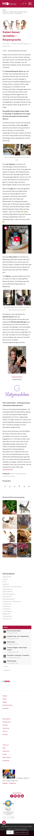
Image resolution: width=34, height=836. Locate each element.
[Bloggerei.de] (6, 681)
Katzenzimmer (11, 642)
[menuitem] (28, 3)
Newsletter (6, 708)
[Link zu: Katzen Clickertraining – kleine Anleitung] (10, 507)
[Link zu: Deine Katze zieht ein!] (10, 521)
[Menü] (28, 3)
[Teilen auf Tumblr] (24, 486)
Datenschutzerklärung (21, 832)
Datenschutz (6, 751)
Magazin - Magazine (9, 783)
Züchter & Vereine (8, 705)
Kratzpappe (6, 609)
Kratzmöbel (6, 606)
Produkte (5, 734)
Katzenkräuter (7, 589)
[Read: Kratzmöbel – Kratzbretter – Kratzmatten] (4, 656)
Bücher (5, 579)
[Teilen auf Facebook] (5, 486)
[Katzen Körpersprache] (15, 24)
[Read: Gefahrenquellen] (4, 661)
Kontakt (5, 754)
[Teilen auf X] (10, 486)
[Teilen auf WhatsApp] (14, 486)
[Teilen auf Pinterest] (19, 486)
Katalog (5, 702)
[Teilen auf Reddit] (29, 486)
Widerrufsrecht (7, 757)
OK (10, 832)
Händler (5, 584)
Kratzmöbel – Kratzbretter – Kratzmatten (18, 655)
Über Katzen (6, 618)
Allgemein (6, 577)
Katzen (12, 473)
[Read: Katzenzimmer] (4, 642)
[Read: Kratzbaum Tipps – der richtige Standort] (4, 637)
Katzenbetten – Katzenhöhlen (11, 586)
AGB (4, 748)
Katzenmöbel (6, 591)
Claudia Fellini (6, 46)
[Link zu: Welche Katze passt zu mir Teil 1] (24, 521)
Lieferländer (6, 760)
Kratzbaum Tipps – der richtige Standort (18, 636)
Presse (4, 699)
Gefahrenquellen (11, 661)
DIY (4, 581)
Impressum (6, 745)
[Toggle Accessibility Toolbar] (4, 822)
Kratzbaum (6, 604)
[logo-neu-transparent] (14, 3)
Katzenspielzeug (7, 599)
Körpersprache (7, 476)
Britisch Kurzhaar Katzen (14, 630)
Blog (4, 10)
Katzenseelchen (17, 377)
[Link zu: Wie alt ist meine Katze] (10, 550)
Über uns (5, 731)
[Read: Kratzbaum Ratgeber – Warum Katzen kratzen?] (4, 648)
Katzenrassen (6, 596)
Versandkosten (7, 722)
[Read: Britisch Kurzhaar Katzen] (4, 631)
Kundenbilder (6, 611)
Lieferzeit (5, 725)
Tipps (13, 476)
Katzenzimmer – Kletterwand (11, 601)
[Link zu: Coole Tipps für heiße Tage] (24, 550)
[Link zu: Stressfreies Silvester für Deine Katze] (24, 536)
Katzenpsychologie (17, 43)
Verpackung (6, 728)
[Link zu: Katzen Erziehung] (24, 507)
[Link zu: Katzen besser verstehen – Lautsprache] (10, 536)
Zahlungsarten (6, 719)
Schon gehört (6, 616)
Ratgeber (25, 43)
